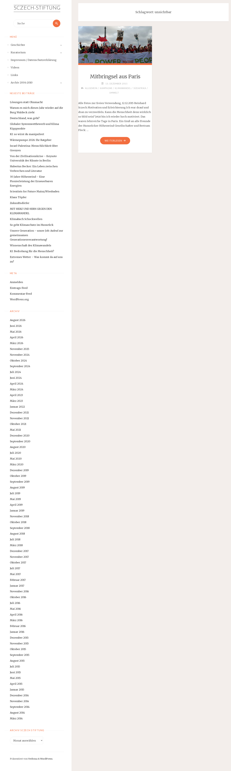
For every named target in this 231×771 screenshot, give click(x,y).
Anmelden (16, 282)
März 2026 (16, 343)
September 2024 (20, 366)
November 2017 (19, 556)
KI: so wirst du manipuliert (27, 134)
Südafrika (140, 88)
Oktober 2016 (18, 597)
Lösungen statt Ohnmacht (26, 102)
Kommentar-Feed (21, 293)
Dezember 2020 (20, 435)
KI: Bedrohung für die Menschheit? (32, 251)
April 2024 (16, 383)
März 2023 (16, 400)
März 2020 (16, 464)
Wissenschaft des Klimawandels (30, 245)
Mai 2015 (15, 678)
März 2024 (16, 389)
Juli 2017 (15, 568)
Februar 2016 (18, 626)
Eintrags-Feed (19, 287)
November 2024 (20, 354)
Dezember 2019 (19, 470)
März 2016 (16, 620)
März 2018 (16, 545)
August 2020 (18, 447)
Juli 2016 (15, 603)
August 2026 (17, 320)
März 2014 (16, 718)
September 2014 (20, 706)
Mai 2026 (16, 331)
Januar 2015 (17, 689)
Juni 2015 (15, 672)
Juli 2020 (15, 452)
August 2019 (17, 487)
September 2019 (20, 481)
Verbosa (32, 758)
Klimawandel (123, 88)
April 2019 (16, 504)
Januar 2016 (17, 631)
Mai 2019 (15, 499)
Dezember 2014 (19, 695)
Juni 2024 (16, 377)
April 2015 (16, 683)
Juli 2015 (15, 666)
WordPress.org (19, 299)
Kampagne (106, 88)
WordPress (46, 758)
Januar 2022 (17, 406)
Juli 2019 (15, 493)
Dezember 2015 (19, 637)
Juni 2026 (16, 325)
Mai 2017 (15, 574)
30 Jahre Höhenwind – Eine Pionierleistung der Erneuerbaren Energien (31, 181)
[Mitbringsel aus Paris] (115, 44)
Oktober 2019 (18, 475)
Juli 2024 (15, 372)
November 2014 (19, 701)
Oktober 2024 (18, 360)
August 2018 (17, 533)
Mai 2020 (16, 458)
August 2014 (17, 712)
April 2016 (16, 614)
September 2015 (19, 654)
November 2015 (19, 643)
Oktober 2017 (18, 562)
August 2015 (17, 660)
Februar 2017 (18, 579)
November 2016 (19, 591)
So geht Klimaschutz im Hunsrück (31, 224)
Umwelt (114, 92)
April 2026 (16, 337)
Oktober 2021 (18, 424)
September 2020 (20, 441)
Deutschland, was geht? (25, 118)
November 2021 (19, 418)
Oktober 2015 (18, 649)
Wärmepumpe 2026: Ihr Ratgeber (31, 140)
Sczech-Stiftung (37, 8)
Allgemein (91, 88)
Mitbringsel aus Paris (115, 76)
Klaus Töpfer (18, 197)
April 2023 (16, 395)
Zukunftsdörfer (19, 203)
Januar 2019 (17, 510)
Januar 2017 (17, 585)
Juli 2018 (15, 539)
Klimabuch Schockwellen (26, 219)
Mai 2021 (15, 429)
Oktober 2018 (18, 522)
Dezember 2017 (19, 551)
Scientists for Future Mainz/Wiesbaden (34, 191)
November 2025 (19, 349)
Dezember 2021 (19, 412)
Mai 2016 (15, 608)
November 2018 (19, 516)
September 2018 (20, 528)
